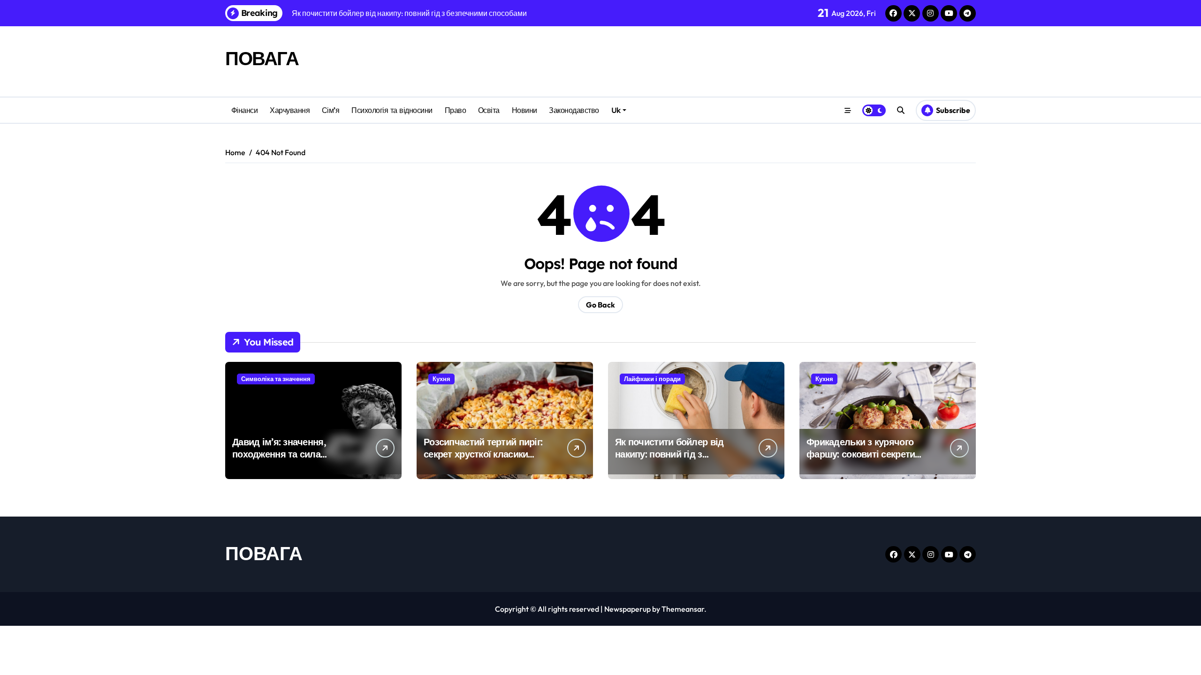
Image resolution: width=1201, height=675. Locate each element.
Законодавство (574, 110)
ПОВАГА (261, 58)
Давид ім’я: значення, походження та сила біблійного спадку (279, 454)
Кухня (441, 378)
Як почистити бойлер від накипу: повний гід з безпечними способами (669, 454)
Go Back (600, 304)
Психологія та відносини (392, 110)
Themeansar (682, 609)
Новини (524, 110)
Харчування (290, 110)
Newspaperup (627, 609)
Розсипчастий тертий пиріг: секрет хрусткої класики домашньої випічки (483, 454)
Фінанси (244, 110)
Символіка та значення (276, 378)
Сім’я (331, 110)
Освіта (489, 110)
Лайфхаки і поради (652, 378)
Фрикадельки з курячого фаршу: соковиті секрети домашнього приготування (864, 454)
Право (455, 110)
